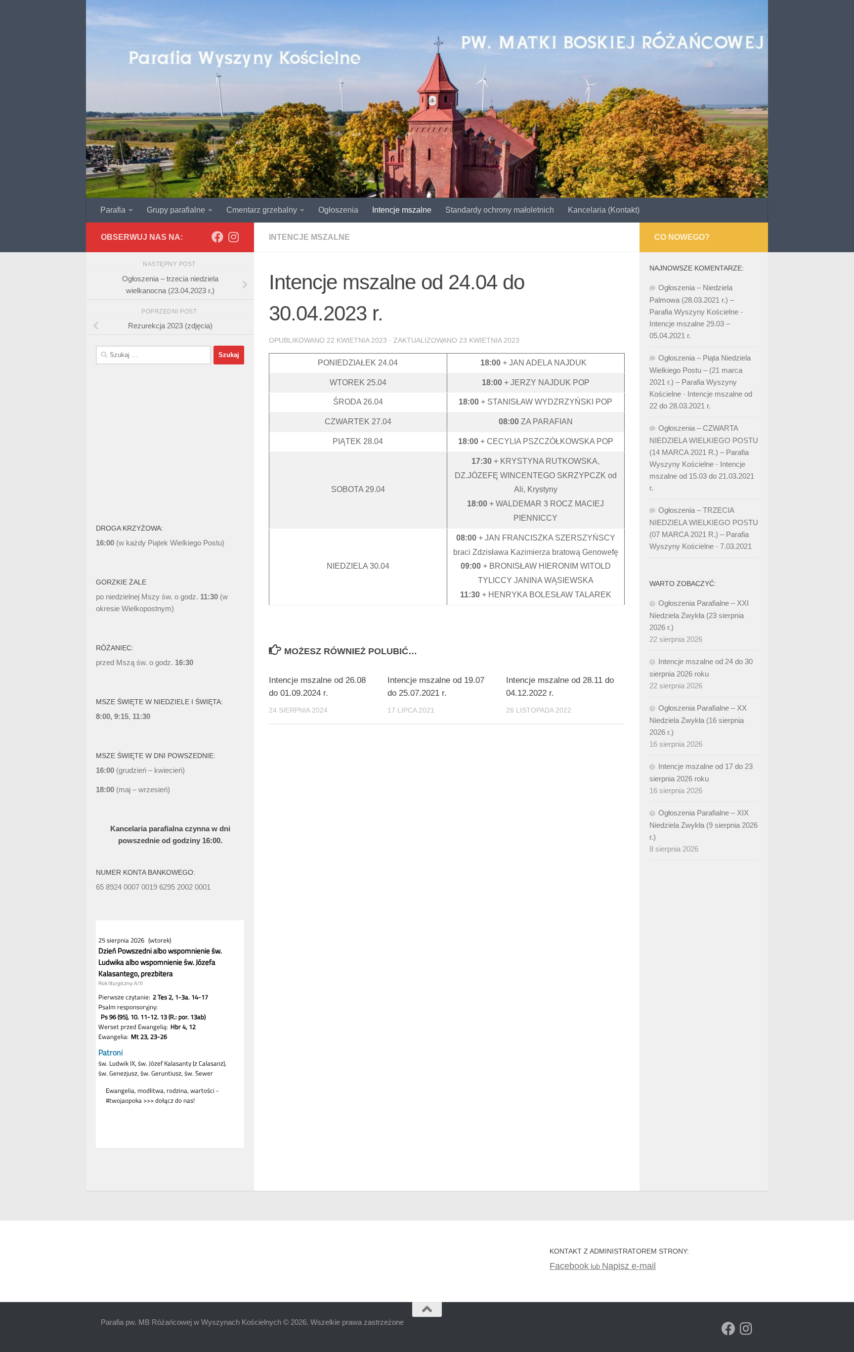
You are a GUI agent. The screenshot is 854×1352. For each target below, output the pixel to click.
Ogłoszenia (338, 210)
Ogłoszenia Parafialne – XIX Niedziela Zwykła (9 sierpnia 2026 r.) (703, 825)
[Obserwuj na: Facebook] (217, 237)
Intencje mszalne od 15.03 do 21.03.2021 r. (701, 476)
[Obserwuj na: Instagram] (233, 237)
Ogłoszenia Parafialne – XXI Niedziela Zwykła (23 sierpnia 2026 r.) (699, 615)
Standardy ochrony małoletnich (499, 210)
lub (576, 1266)
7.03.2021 (736, 546)
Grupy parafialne (176, 210)
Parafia (113, 210)
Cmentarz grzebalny (261, 210)
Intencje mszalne (401, 210)
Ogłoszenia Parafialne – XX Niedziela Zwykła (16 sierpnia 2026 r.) (698, 720)
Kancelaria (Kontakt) (604, 210)
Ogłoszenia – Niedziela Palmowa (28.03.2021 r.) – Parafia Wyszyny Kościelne (693, 299)
